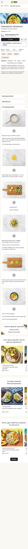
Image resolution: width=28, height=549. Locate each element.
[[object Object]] (21, 39)
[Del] (25, 39)
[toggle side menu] (2, 2)
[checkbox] (1, 31)
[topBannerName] (14, 10)
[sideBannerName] (14, 84)
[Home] (2, 6)
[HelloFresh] (14, 2)
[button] (14, 101)
